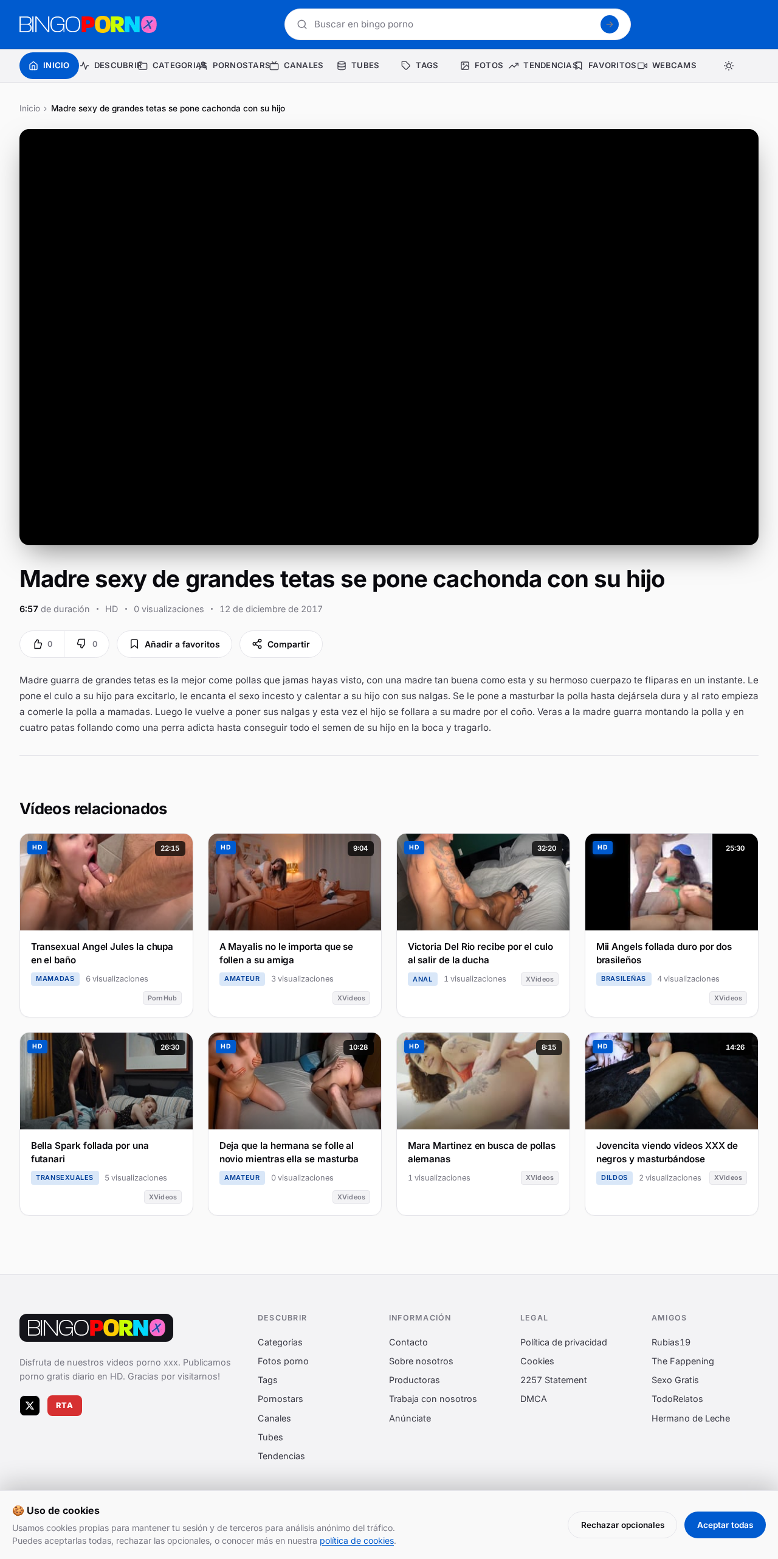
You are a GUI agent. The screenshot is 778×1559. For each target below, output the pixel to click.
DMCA (533, 1398)
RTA (65, 1405)
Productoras (414, 1380)
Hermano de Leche (691, 1418)
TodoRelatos (677, 1398)
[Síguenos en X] (29, 1405)
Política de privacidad (563, 1342)
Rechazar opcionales (622, 1525)
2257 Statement (553, 1380)
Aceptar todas (725, 1525)
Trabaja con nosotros (433, 1398)
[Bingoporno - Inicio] (96, 1328)
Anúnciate (410, 1418)
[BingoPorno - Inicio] (88, 24)
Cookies (537, 1361)
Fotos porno (283, 1361)
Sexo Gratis (675, 1380)
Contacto (408, 1342)
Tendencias (281, 1456)
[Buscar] (610, 24)
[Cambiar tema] (729, 65)
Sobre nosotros (421, 1361)
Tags (268, 1380)
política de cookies (357, 1540)
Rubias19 (671, 1342)
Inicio (29, 108)
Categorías (280, 1342)
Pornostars (280, 1398)
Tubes (270, 1437)
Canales (274, 1418)
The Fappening (683, 1361)
